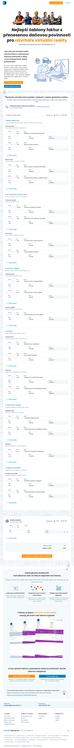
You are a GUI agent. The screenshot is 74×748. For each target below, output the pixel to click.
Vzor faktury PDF (64, 735)
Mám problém (24, 720)
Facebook (57, 716)
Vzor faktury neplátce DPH (42, 739)
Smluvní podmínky (37, 745)
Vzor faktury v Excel (21, 735)
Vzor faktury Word (30, 735)
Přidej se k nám (7, 722)
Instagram (57, 718)
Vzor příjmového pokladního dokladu (21, 737)
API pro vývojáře (25, 722)
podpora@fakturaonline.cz (12, 705)
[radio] (56, 115)
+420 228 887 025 (44, 705)
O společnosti (41, 716)
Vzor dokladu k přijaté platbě (21, 739)
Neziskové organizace (9, 720)
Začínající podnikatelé (9, 724)
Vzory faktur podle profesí (9, 735)
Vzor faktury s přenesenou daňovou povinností (51, 737)
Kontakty (40, 718)
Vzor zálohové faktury (8, 741)
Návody (23, 718)
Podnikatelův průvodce (26, 716)
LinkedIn (57, 720)
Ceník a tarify (7, 716)
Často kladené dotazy (9, 718)
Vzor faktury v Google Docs (54, 735)
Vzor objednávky (31, 739)
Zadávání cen (49, 115)
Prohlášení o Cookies (26, 745)
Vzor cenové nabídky (35, 737)
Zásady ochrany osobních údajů (11, 745)
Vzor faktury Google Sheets (41, 735)
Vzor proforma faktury (8, 739)
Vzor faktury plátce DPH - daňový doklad (58, 739)
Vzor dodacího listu (8, 737)
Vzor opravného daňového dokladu (22, 741)
